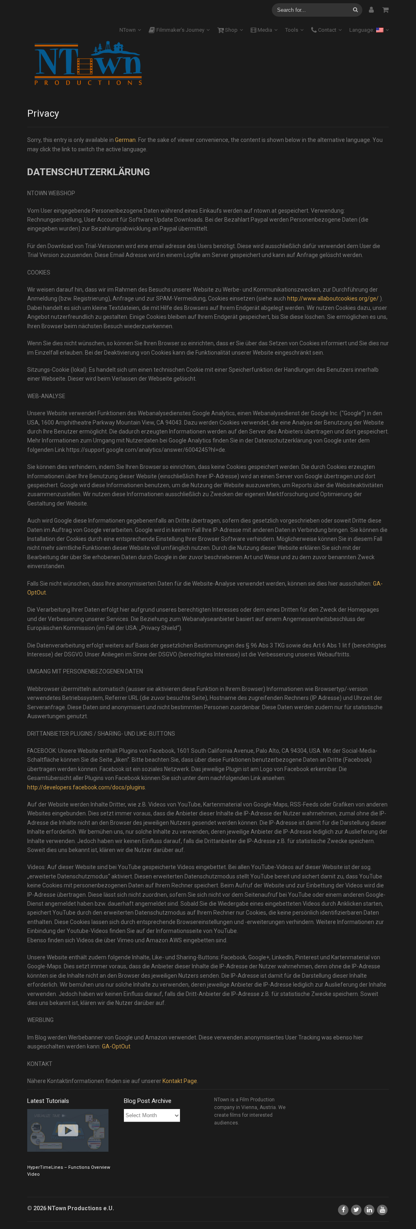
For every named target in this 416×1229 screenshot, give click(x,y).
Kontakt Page (179, 1081)
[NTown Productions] (88, 63)
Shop (231, 30)
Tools (291, 30)
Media (264, 30)
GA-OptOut (116, 1046)
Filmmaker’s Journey (179, 30)
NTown (127, 30)
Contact (326, 30)
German (125, 140)
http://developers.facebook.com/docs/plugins (86, 787)
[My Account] (371, 10)
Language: (362, 30)
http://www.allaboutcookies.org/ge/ (333, 298)
